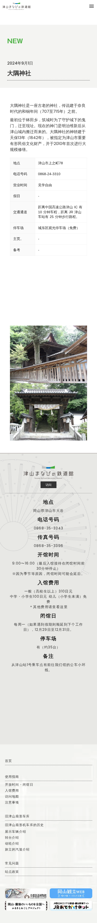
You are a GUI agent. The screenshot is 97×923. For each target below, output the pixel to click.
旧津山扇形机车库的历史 (24, 825)
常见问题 (12, 863)
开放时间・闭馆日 (19, 784)
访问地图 (12, 796)
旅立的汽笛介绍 (17, 849)
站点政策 (12, 871)
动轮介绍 (12, 843)
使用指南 (12, 776)
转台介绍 (12, 837)
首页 (8, 760)
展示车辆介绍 (15, 831)
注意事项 (12, 802)
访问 (48, 485)
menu (92, 6)
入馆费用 (12, 790)
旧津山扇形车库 (17, 816)
